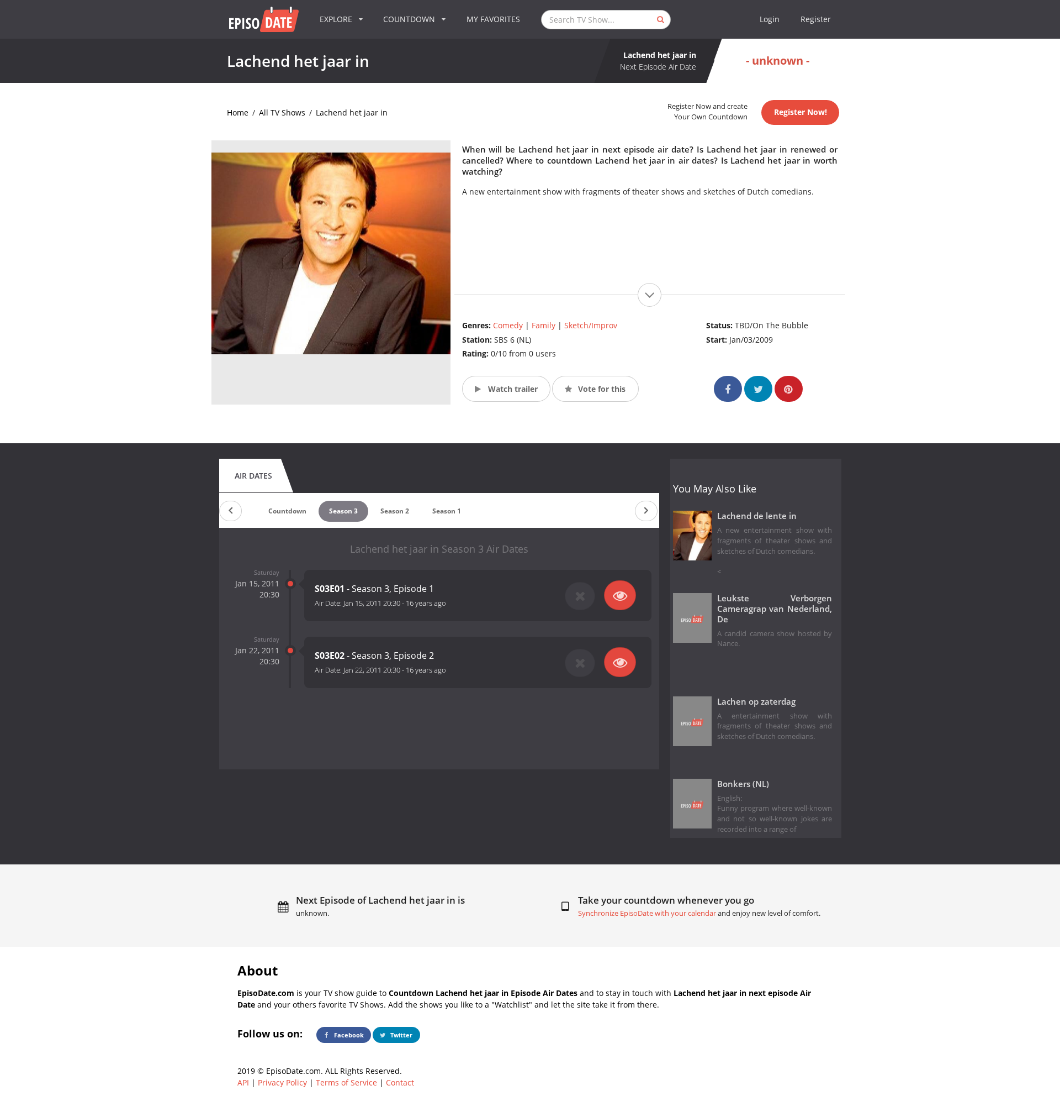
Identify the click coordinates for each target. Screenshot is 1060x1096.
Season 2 (394, 511)
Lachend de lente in (757, 516)
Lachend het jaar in (352, 112)
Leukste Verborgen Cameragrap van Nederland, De (775, 609)
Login (770, 19)
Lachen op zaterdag (756, 701)
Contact (400, 1082)
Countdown (287, 511)
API (243, 1082)
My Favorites (493, 19)
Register (816, 19)
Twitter (400, 1035)
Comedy (508, 325)
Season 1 (446, 511)
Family (543, 325)
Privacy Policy (282, 1082)
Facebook (348, 1035)
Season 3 (343, 511)
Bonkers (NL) (743, 784)
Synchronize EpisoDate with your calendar (647, 913)
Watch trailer (512, 389)
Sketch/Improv (590, 325)
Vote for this (601, 389)
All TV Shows (282, 112)
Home (237, 112)
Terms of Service (346, 1082)
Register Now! (800, 112)
